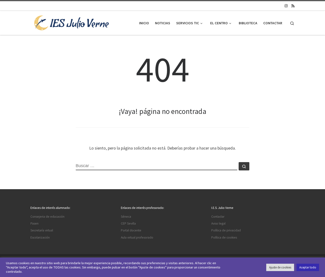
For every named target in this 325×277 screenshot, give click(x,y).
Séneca (126, 217)
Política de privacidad (226, 230)
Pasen (34, 223)
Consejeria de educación (47, 217)
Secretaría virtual (41, 230)
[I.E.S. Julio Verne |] (71, 22)
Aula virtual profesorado (137, 237)
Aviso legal (218, 223)
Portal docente (131, 230)
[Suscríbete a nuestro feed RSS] (293, 6)
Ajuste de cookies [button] (280, 267)
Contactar (217, 217)
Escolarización (40, 237)
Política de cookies (224, 237)
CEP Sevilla (128, 223)
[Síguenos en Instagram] (286, 6)
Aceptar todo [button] (307, 267)
